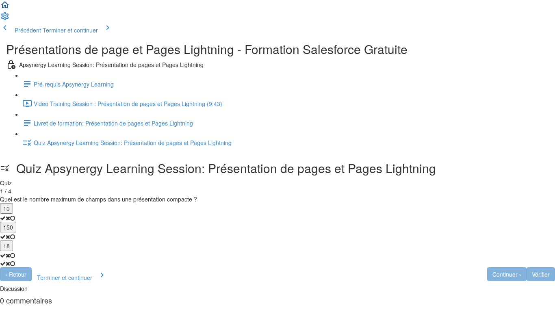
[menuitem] (5, 19)
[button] (5, 7)
